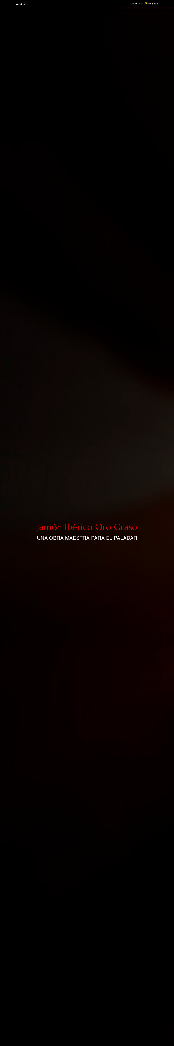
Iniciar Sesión (137, 3)
